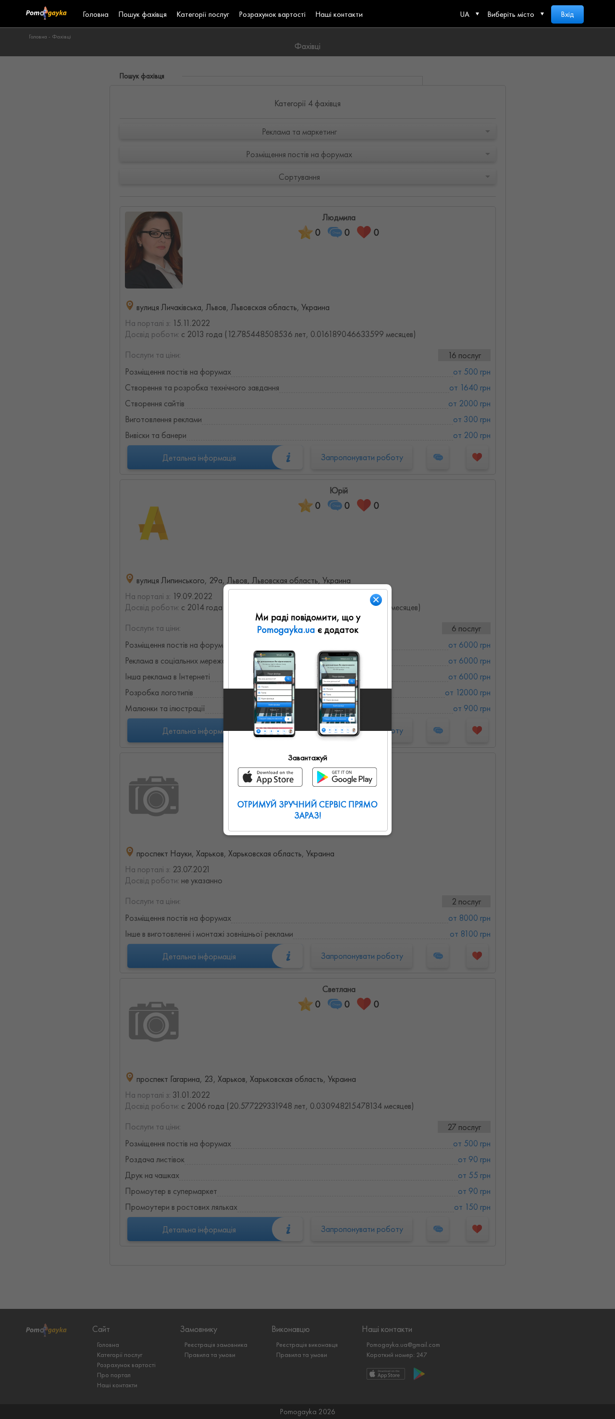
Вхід (567, 14)
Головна (96, 14)
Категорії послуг (202, 14)
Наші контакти (339, 14)
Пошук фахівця (142, 14)
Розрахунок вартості (272, 14)
